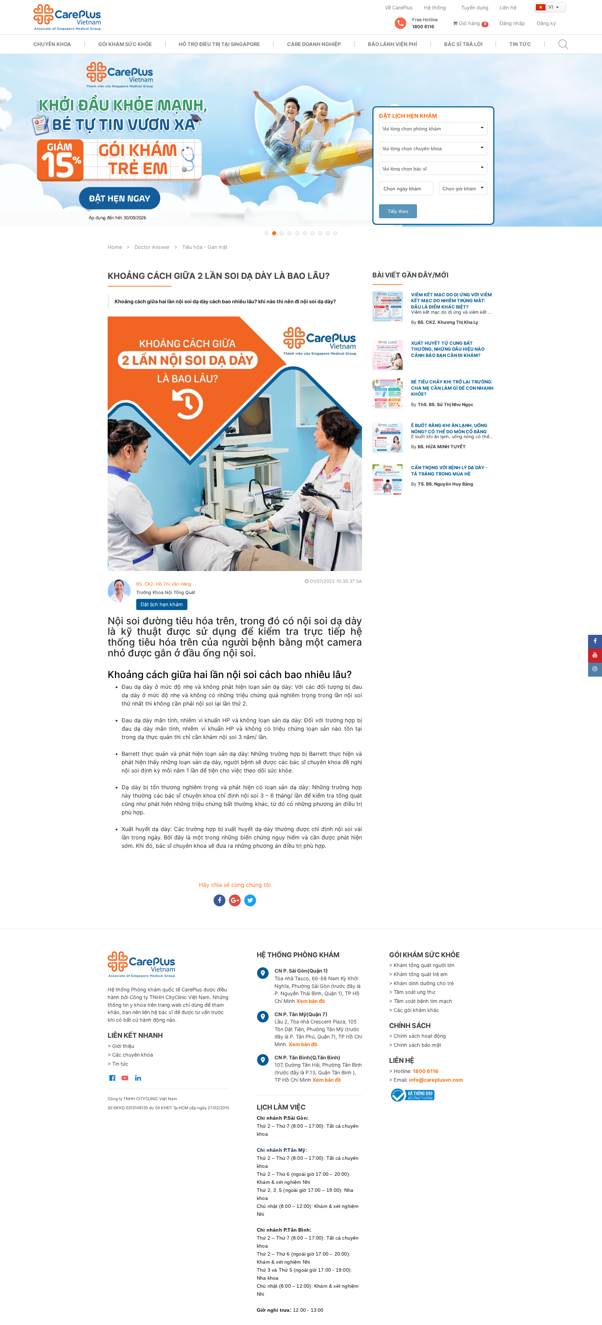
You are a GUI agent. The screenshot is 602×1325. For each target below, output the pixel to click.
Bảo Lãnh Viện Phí (392, 44)
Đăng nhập (512, 23)
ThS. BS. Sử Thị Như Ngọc (445, 404)
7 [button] (312, 233)
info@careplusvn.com (436, 1080)
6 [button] (305, 233)
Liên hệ (508, 7)
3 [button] (282, 233)
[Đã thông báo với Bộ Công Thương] (411, 1093)
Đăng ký (546, 23)
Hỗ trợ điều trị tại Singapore (219, 44)
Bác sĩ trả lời (463, 44)
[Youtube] (595, 656)
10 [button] (335, 233)
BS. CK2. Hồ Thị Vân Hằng (163, 584)
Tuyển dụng (474, 7)
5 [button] (297, 233)
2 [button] (274, 233)
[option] (301, 140)
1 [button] (266, 233)
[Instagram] (595, 670)
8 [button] (320, 233)
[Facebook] (595, 642)
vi (551, 7)
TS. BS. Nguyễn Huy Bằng (445, 484)
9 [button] (328, 233)
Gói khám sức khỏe (125, 44)
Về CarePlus (399, 7)
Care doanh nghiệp (314, 44)
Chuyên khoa (52, 44)
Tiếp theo (398, 211)
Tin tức (520, 44)
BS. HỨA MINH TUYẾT (442, 446)
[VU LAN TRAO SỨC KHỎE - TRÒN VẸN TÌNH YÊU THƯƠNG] (301, 140)
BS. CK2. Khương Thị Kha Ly (448, 322)
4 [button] (289, 233)
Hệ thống (435, 7)
